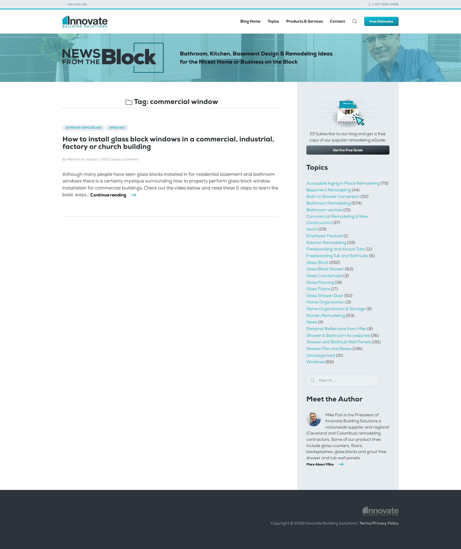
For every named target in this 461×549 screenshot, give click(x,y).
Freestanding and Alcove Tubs (335, 249)
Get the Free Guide (348, 150)
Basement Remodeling (328, 190)
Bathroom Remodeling (328, 203)
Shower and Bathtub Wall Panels (338, 341)
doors (311, 229)
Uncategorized (320, 355)
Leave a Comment (124, 159)
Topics (273, 21)
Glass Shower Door (324, 295)
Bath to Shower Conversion (332, 196)
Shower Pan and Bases (329, 348)
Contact (337, 21)
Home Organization (325, 302)
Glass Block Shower (325, 268)
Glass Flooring (320, 282)
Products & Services (304, 21)
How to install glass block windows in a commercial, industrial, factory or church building (168, 143)
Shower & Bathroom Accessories (338, 335)
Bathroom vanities (324, 209)
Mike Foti (73, 159)
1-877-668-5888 (385, 4)
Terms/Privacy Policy (379, 523)
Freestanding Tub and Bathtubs (337, 255)
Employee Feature (324, 235)
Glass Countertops (324, 275)
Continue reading (108, 195)
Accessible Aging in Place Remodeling (343, 183)
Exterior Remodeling (83, 128)
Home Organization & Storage (335, 308)
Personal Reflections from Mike (336, 328)
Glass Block (317, 262)
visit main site (76, 4)
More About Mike (320, 464)
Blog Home (250, 21)
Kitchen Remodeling (325, 315)
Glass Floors (318, 288)
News (311, 322)
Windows (117, 128)
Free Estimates (381, 21)
